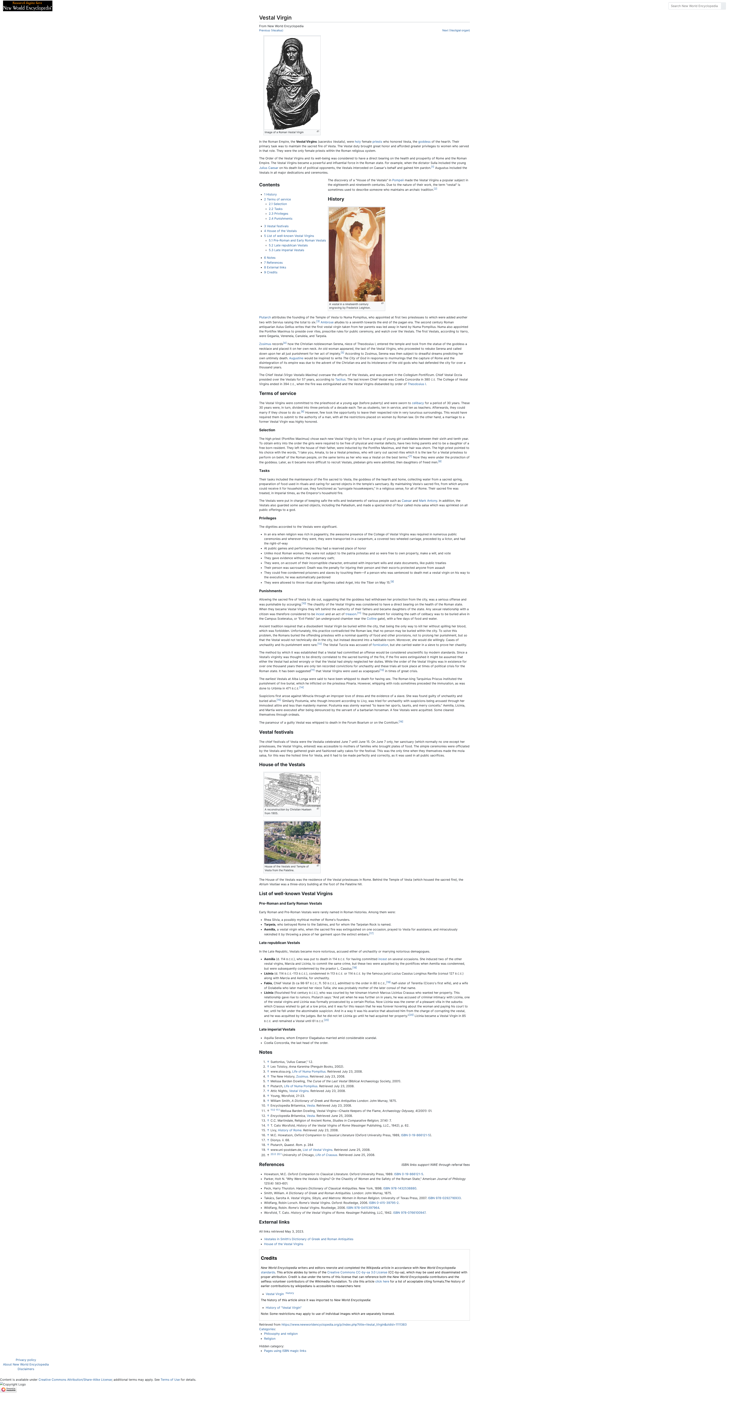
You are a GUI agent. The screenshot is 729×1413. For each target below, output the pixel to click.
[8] (440, 461)
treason (351, 614)
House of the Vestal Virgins (283, 1244)
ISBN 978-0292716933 (444, 1198)
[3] (318, 321)
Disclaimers (26, 1369)
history (290, 1292)
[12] (319, 643)
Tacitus (340, 379)
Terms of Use (170, 1379)
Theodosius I (417, 384)
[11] (359, 613)
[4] (285, 342)
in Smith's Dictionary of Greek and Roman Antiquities (308, 1239)
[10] (304, 603)
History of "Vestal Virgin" (283, 1307)
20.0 (273, 1153)
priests (377, 141)
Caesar (407, 500)
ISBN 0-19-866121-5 (415, 1135)
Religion (269, 1338)
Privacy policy (26, 1360)
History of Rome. (290, 1130)
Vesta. (311, 1105)
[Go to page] (723, 5)
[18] (354, 967)
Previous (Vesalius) (271, 30)
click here (382, 1281)
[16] (401, 721)
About (80, 6)
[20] (411, 1014)
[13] (381, 670)
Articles (63, 6)
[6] (302, 411)
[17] (371, 933)
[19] (388, 982)
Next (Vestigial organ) (456, 30)
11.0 (273, 1109)
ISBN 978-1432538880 (399, 1188)
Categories (267, 1329)
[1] (432, 166)
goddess (424, 141)
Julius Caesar (268, 168)
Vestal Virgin (275, 1294)
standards (268, 1272)
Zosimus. (302, 1076)
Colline (372, 618)
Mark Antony (428, 500)
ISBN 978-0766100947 (409, 1212)
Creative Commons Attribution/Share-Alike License (75, 1379)
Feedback (97, 6)
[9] (392, 581)
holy (358, 141)
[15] (279, 699)
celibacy (418, 403)
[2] (435, 188)
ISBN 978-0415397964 (362, 1208)
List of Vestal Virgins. (318, 1150)
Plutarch (265, 317)
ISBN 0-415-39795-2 (384, 1203)
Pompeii (398, 180)
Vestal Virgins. (299, 1091)
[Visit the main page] (27, 5)
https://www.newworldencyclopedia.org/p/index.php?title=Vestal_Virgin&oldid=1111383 (344, 1324)
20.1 (279, 1153)
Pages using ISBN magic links (285, 1351)
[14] (301, 687)
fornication (380, 645)
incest (320, 614)
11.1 (278, 1109)
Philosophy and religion (281, 1333)
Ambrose (327, 322)
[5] (342, 352)
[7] (410, 456)
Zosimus (265, 344)
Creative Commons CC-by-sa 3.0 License (357, 1272)
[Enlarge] (317, 131)
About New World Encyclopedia (26, 1364)
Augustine (296, 358)
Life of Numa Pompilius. (309, 1071)
